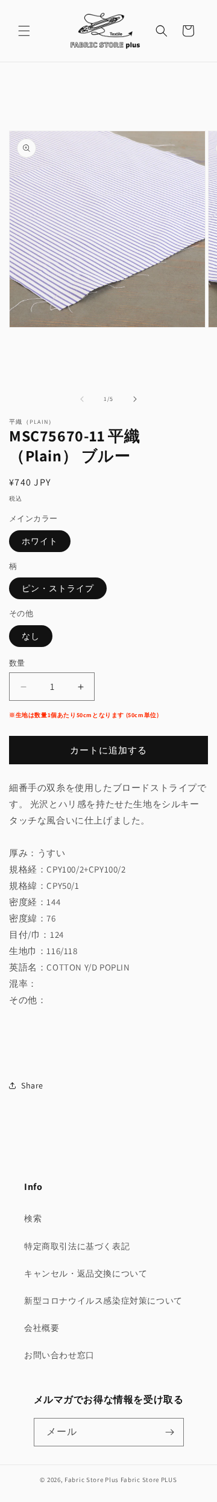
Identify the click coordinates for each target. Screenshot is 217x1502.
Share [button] (32, 1085)
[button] (24, 31)
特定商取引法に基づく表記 (77, 1246)
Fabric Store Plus (91, 1479)
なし (31, 636)
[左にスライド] (82, 399)
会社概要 (41, 1327)
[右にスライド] (135, 399)
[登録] (170, 1432)
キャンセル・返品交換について (85, 1273)
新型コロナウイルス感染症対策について (103, 1300)
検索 (33, 1218)
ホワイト (40, 541)
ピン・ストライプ (58, 588)
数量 (17, 663)
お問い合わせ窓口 (59, 1355)
